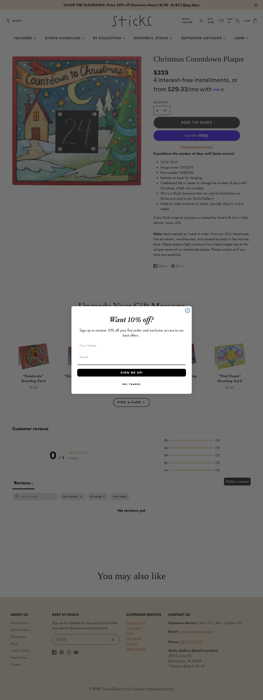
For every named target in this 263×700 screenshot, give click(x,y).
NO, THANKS (131, 384)
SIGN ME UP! (132, 373)
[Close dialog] (187, 310)
